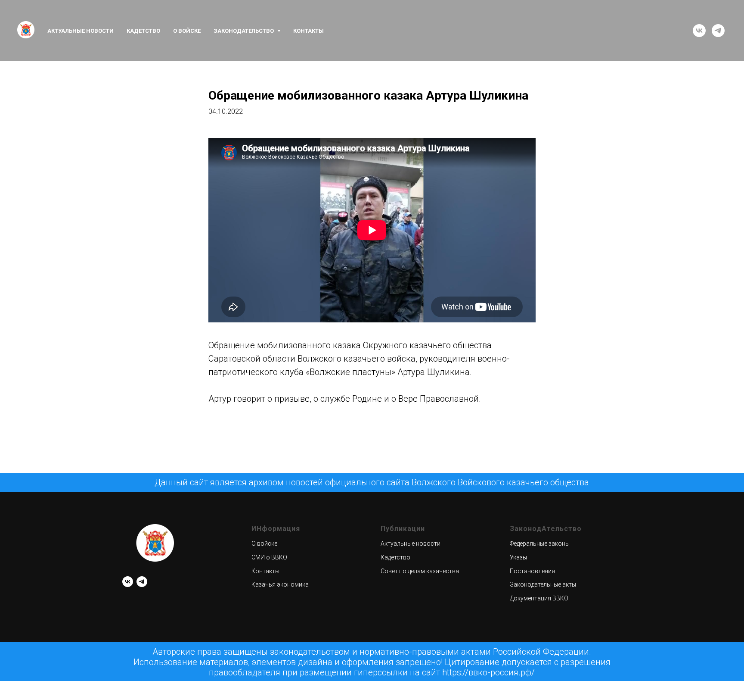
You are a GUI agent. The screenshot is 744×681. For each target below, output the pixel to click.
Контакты (308, 31)
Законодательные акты (543, 584)
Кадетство (143, 31)
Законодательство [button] (244, 31)
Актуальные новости (80, 31)
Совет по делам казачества (420, 571)
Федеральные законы (540, 543)
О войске (187, 31)
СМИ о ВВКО (269, 557)
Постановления (532, 571)
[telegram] (718, 30)
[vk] (699, 30)
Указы (518, 557)
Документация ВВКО (539, 598)
